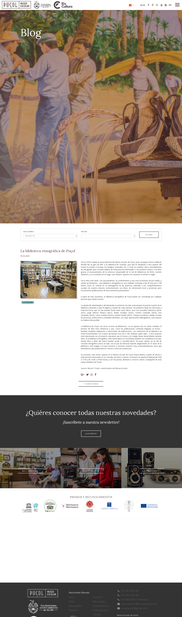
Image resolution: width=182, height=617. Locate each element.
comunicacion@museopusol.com (138, 604)
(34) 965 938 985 (129, 591)
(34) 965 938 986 (129, 595)
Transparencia (101, 605)
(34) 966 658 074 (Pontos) (134, 599)
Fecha (84, 231)
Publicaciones (100, 610)
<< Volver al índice (91, 384)
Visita (72, 601)
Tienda (97, 614)
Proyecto (73, 610)
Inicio (72, 597)
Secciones (28, 231)
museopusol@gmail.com (134, 608)
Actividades (75, 605)
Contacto (98, 597)
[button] (131, 5)
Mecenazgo (99, 601)
